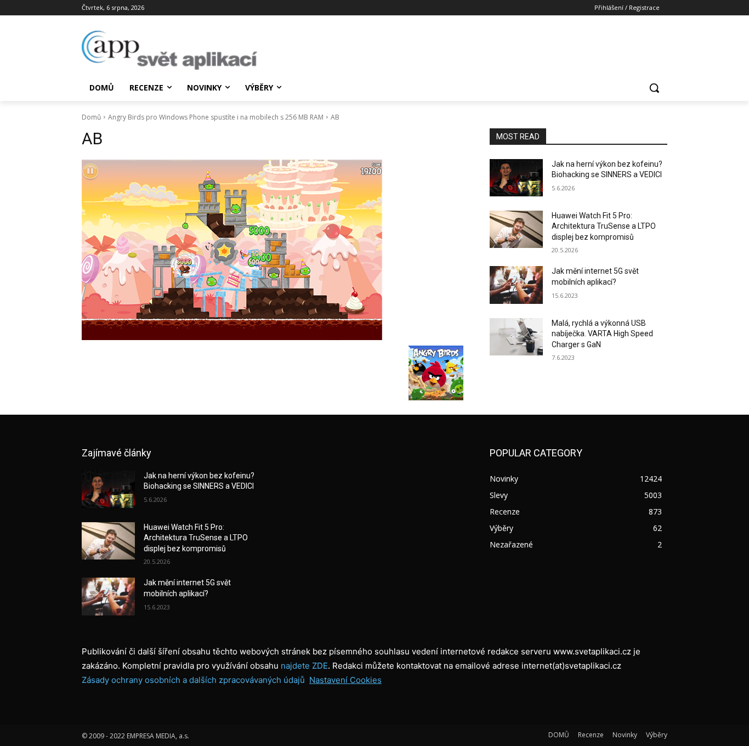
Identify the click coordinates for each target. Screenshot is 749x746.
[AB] (272, 250)
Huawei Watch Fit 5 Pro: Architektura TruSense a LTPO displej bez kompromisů (604, 226)
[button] (654, 88)
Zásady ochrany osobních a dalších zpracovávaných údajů (193, 680)
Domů (91, 117)
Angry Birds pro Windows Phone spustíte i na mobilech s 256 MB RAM (216, 117)
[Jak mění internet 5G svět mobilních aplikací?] (516, 284)
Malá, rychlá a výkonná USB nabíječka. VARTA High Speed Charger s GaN (602, 334)
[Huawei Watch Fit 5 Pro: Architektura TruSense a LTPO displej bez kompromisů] (516, 229)
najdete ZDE (304, 665)
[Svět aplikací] (169, 50)
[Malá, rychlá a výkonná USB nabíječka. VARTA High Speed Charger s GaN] (516, 336)
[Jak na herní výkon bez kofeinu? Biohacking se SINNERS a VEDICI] (516, 177)
